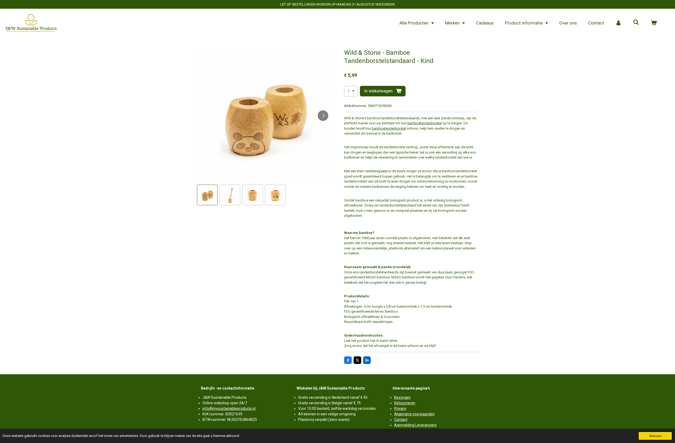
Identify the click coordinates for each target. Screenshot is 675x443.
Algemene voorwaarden (414, 414)
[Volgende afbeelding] (323, 115)
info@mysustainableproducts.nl (228, 408)
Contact (400, 419)
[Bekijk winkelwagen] (653, 23)
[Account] (618, 23)
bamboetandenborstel (424, 123)
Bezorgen (402, 397)
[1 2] (351, 91)
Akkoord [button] (655, 436)
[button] (207, 195)
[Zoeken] (636, 22)
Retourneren (404, 403)
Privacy (400, 408)
